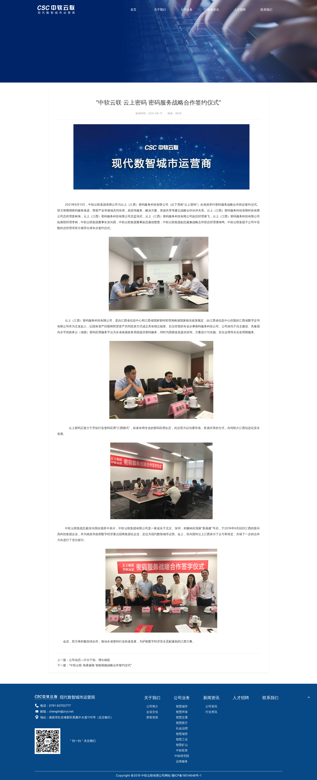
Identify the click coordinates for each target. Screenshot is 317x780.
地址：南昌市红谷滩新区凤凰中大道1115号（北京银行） (76, 717)
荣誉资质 (152, 717)
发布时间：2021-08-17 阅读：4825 (158, 113)
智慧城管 (182, 734)
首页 (133, 9)
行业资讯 (211, 712)
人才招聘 (240, 9)
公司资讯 (211, 706)
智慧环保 (182, 712)
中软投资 (182, 750)
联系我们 (266, 9)
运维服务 (182, 761)
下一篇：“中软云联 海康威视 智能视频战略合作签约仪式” (94, 665)
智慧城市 (182, 706)
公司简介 (152, 706)
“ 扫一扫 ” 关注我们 (83, 741)
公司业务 (186, 9)
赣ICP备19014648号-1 (186, 775)
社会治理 (182, 728)
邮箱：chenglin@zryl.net (57, 711)
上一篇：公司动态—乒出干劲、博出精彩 (83, 660)
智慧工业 (182, 739)
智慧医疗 (182, 723)
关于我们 (160, 9)
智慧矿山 (182, 745)
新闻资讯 (213, 9)
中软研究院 (181, 756)
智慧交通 (182, 717)
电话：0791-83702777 (55, 705)
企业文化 (152, 712)
